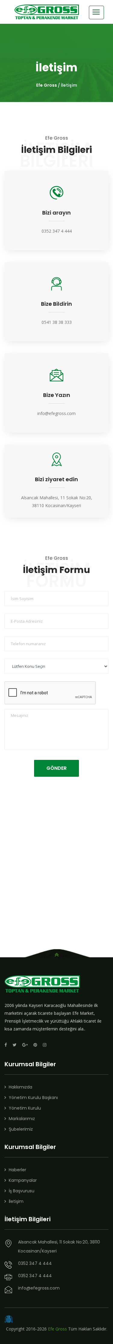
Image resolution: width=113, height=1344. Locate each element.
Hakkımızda (20, 1087)
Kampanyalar (23, 1180)
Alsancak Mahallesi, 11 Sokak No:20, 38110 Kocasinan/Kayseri (59, 1246)
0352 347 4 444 (57, 231)
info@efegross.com (56, 413)
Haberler (17, 1170)
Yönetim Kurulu (25, 1108)
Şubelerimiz (21, 1129)
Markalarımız (22, 1119)
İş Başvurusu (21, 1191)
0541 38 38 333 (57, 322)
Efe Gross (46, 85)
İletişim (16, 1201)
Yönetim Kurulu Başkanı (33, 1098)
